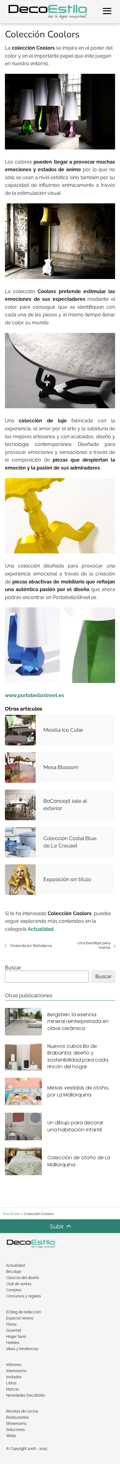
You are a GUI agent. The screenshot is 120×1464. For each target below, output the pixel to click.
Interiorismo (16, 1371)
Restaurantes (17, 1417)
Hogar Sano (16, 1336)
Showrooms (16, 1423)
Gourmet (13, 1330)
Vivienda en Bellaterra (31, 945)
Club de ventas (18, 1284)
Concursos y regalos (23, 1296)
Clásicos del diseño (22, 1278)
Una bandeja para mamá (93, 945)
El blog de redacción (23, 1312)
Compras (14, 1290)
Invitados (14, 1377)
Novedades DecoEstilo (25, 1395)
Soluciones (15, 1430)
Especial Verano (20, 1318)
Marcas (12, 1389)
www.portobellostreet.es (34, 695)
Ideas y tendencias (22, 1349)
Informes (13, 1365)
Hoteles (12, 1343)
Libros (11, 1383)
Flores (11, 1324)
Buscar (13, 968)
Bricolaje (13, 1272)
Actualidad (15, 1265)
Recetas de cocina (22, 1411)
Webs (11, 1436)
